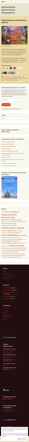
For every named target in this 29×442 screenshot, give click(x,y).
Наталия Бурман (20, 230)
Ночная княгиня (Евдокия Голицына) (9, 151)
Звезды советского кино (6, 221)
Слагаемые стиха (20, 239)
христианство (18, 257)
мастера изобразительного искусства (9, 253)
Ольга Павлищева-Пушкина (7, 144)
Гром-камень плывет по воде (8, 141)
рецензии (24, 255)
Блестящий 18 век (8, 217)
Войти (4, 271)
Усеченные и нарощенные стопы (9, 163)
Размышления (14, 237)
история (2, 250)
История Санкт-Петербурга (9, 225)
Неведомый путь (4, 232)
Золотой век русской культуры (19, 221)
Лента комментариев (8, 276)
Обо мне (5, 313)
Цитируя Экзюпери (5, 246)
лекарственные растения (6, 252)
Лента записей (6, 273)
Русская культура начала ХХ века (8, 239)
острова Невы (21, 253)
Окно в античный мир (14, 232)
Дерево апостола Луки (7, 220)
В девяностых (12, 369)
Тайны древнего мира (15, 241)
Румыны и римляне (5, 157)
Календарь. (5, 310)
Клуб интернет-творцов (12, 227)
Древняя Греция (18, 219)
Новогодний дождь (7, 290)
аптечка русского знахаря (11, 248)
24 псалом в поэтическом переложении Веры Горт (9, 350)
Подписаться (6, 104)
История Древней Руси (10, 223)
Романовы (19, 237)
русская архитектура (22, 78)
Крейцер (3, 230)
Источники (5, 308)
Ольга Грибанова (9, 235)
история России (10, 250)
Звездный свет (6, 296)
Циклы (4, 319)
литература (14, 252)
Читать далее (20, 62)
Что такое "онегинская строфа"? (9, 165)
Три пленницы (6, 298)
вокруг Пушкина (21, 248)
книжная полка (20, 250)
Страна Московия (6, 45)
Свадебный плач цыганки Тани (8, 146)
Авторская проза (9, 214)
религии (19, 255)
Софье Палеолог (5, 51)
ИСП (2, 223)
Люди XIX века (11, 231)
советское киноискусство (8, 257)
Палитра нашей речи (6, 237)
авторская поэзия (16, 245)
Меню (3, 1)
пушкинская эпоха (12, 255)
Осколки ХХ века (22, 235)
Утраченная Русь (21, 243)
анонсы (3, 248)
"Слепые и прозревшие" (10, 212)
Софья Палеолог (5, 80)
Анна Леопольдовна (6, 148)
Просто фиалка (6, 288)
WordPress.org (6, 278)
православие (4, 255)
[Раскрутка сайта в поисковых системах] (6, 389)
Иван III (15, 78)
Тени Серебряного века (9, 243)
